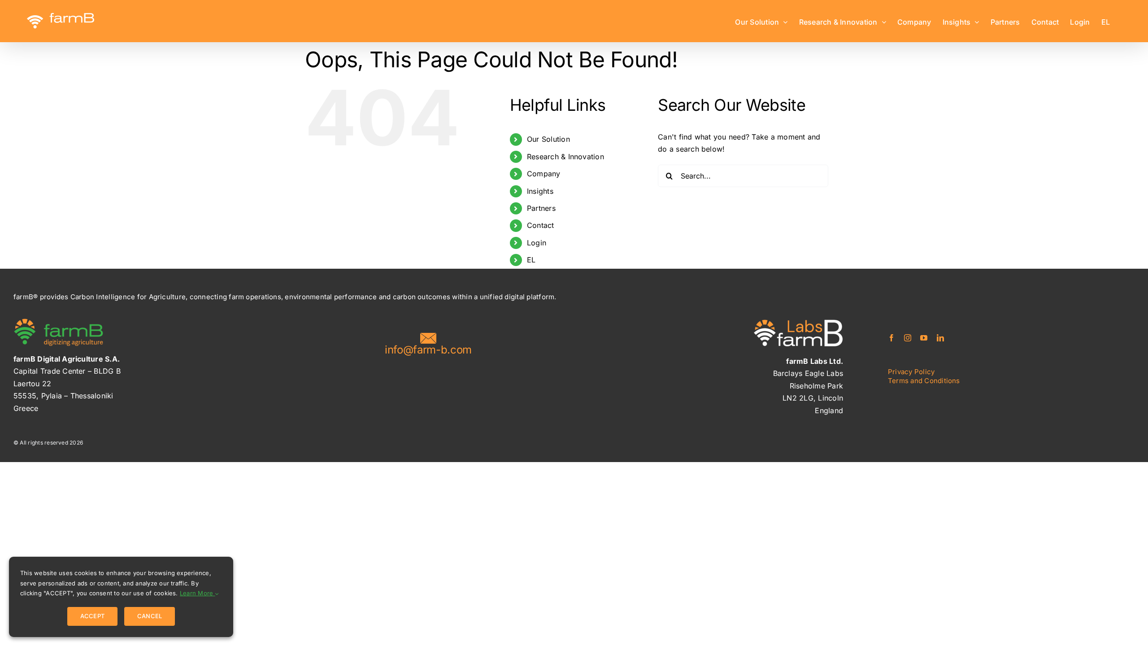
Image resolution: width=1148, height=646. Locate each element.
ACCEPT (92, 616)
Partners (541, 208)
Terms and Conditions (924, 380)
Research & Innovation (565, 156)
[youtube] (923, 337)
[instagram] (907, 337)
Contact (540, 225)
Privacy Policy (911, 371)
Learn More (197, 593)
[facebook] (891, 337)
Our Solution (548, 139)
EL (531, 259)
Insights (540, 191)
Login (536, 242)
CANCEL (149, 616)
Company (544, 173)
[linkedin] (940, 337)
